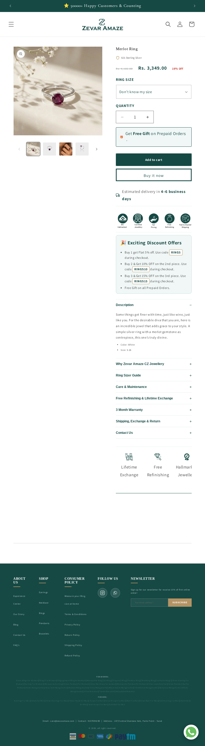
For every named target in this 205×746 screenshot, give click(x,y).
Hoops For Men (97, 701)
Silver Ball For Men (149, 701)
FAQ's (16, 645)
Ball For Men (133, 701)
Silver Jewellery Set (157, 684)
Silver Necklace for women (103, 684)
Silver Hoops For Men (115, 701)
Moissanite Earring (53, 684)
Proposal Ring (119, 680)
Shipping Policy (73, 645)
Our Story (18, 614)
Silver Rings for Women (27, 680)
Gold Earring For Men (169, 701)
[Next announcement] (194, 6)
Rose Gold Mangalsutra (56, 688)
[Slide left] (19, 149)
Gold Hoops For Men (98, 704)
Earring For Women (34, 684)
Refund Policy (72, 655)
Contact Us (19, 634)
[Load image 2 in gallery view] (49, 149)
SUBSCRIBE (179, 602)
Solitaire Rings (164, 680)
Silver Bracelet (91, 691)
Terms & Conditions (76, 614)
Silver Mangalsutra (35, 688)
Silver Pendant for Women (76, 684)
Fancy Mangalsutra (99, 688)
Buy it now (154, 175)
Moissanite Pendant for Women (132, 684)
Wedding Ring (148, 680)
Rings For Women (48, 680)
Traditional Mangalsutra (146, 688)
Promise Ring (134, 680)
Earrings (43, 592)
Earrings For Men (22, 701)
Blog (15, 624)
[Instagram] (102, 593)
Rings (42, 613)
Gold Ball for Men (117, 704)
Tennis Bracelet (106, 691)
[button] (11, 24)
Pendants (44, 623)
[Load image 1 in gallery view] (33, 149)
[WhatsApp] (115, 593)
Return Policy (72, 634)
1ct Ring (107, 680)
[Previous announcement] (10, 6)
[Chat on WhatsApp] (191, 732)
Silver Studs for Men (78, 701)
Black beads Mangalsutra (121, 688)
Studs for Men (37, 701)
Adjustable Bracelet (125, 691)
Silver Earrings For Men (57, 701)
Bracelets (44, 633)
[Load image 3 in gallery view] (66, 149)
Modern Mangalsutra (78, 688)
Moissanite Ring (94, 680)
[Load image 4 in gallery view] (82, 149)
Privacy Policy (72, 624)
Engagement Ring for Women (71, 680)
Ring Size (125, 79)
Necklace (44, 602)
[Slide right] (96, 149)
